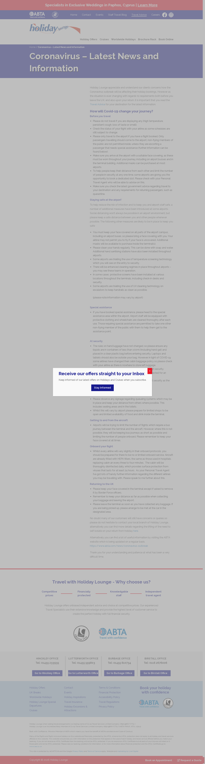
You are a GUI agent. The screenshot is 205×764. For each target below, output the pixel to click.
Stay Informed (102, 387)
